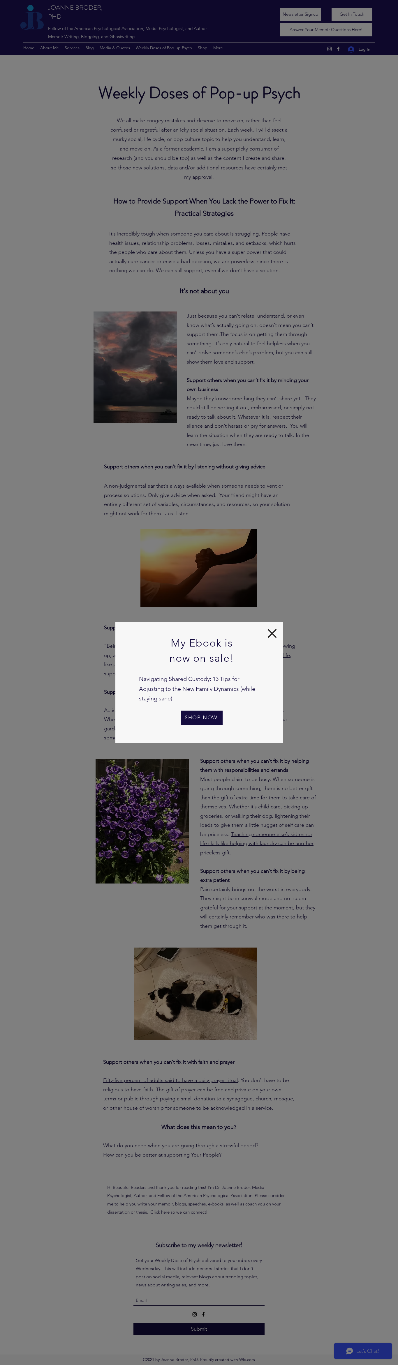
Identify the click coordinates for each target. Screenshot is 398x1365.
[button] (272, 633)
